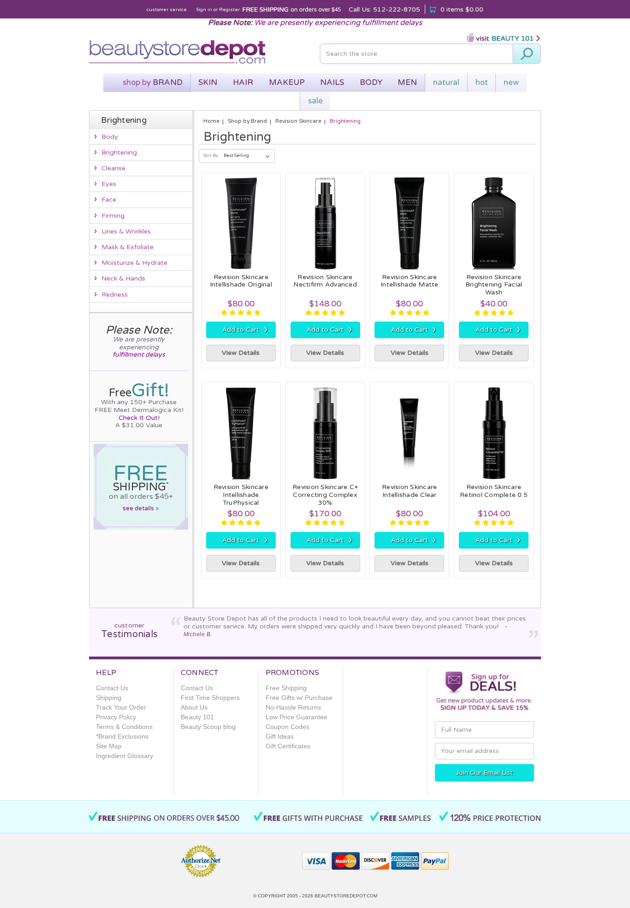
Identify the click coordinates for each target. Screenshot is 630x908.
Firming (113, 216)
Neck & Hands (123, 278)
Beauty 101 (197, 717)
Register (229, 9)
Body (109, 137)
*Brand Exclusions (122, 736)
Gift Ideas (280, 736)
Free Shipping (286, 688)
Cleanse (113, 168)
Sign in (204, 9)
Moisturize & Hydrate (134, 263)
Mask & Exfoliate (127, 247)
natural (446, 82)
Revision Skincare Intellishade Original (241, 281)
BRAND (153, 82)
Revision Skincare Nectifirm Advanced (325, 281)
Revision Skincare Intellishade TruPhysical (241, 495)
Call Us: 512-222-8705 (384, 9)
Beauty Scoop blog (208, 726)
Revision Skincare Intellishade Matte (409, 281)
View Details (241, 353)
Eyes (108, 184)
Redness (114, 295)
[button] (262, 857)
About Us (194, 707)
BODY (371, 82)
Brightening (119, 152)
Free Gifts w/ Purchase (299, 697)
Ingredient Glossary (124, 755)
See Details (141, 508)
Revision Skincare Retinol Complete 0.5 (494, 491)
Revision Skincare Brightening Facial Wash (494, 285)
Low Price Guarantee (296, 717)
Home (211, 121)
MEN (407, 82)
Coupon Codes (287, 726)
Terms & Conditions (124, 726)
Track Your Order (121, 707)
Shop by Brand (247, 121)
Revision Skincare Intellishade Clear (409, 491)
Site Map (109, 746)
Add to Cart (244, 329)
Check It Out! (139, 418)
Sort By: (211, 155)
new (511, 82)
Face (108, 199)
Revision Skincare (298, 121)
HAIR (243, 82)
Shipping (108, 697)
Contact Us (112, 688)
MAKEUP (287, 82)
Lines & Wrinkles (126, 231)
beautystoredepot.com (346, 895)
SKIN (207, 82)
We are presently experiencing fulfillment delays (338, 22)
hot (481, 82)
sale (315, 101)
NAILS (332, 82)
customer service (167, 9)
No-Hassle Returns (293, 707)
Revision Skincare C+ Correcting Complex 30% (325, 495)
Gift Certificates (288, 746)
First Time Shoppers (210, 697)
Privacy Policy (116, 717)
